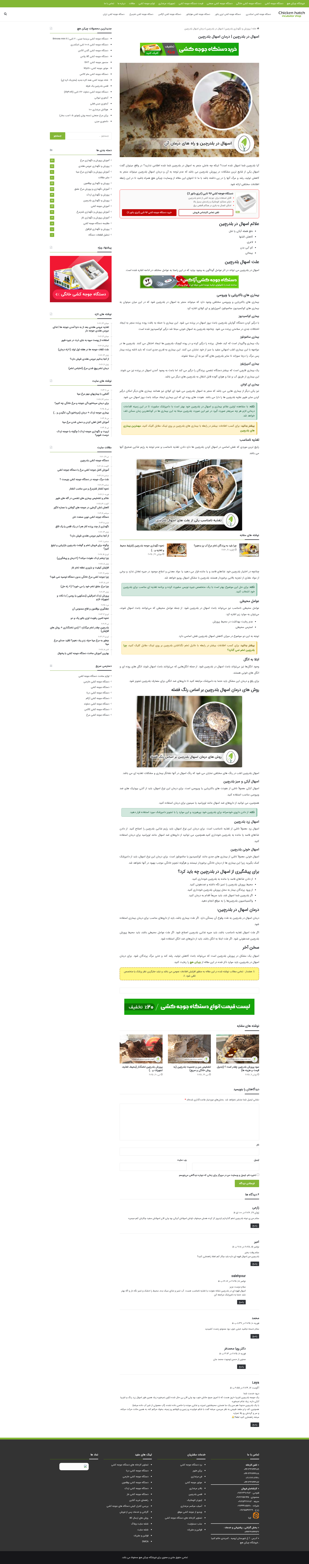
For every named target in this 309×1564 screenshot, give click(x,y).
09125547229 (246, 1510)
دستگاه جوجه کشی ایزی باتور (228, 14)
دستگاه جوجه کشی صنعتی (219, 3)
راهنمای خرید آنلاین (138, 1500)
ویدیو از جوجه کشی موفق (189, 1512)
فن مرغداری (196, 1476)
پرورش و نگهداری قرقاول (97, 229)
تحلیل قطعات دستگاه (99, 235)
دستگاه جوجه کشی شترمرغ (141, 14)
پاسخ (254, 1226)
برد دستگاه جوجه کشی (191, 1465)
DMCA (145, 1541)
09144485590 (244, 1506)
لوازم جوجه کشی (147, 3)
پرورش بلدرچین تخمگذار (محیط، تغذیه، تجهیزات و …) (142, 1068)
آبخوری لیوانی (101, 98)
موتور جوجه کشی (193, 1482)
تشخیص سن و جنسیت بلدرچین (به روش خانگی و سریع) (192, 1068)
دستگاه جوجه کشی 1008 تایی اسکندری (89, 45)
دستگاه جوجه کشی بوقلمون (135, 1482)
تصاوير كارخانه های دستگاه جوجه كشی (183, 1518)
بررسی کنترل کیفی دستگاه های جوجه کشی (127, 1506)
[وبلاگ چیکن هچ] (291, 14)
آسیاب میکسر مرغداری (191, 1506)
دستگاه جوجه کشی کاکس (96, 709)
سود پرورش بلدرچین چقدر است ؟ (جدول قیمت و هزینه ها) (238, 1068)
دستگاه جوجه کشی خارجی (96, 682)
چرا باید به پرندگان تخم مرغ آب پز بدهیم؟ (215, 546)
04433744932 (251, 1532)
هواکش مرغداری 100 (98, 109)
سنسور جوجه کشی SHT (96, 62)
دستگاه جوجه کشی (274, 3)
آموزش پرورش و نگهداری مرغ (94, 160)
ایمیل (256, 1160)
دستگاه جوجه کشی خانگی (248, 3)
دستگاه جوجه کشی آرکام (97, 698)
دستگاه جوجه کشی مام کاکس (94, 74)
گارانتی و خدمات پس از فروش (134, 1512)
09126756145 (242, 1497)
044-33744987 (251, 1482)
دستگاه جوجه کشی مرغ (97, 715)
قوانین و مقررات (194, 1530)
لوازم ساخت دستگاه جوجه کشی (94, 676)
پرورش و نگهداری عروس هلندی (94, 166)
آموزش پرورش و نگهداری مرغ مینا (92, 172)
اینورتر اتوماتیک (194, 1500)
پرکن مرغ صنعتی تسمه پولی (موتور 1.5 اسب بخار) (83, 115)
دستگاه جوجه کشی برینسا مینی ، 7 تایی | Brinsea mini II (80, 39)
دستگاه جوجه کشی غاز (137, 1494)
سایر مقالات (103, 177)
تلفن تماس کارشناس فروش (206, 212)
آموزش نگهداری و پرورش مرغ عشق (91, 189)
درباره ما (121, 3)
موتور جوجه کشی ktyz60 (96, 68)
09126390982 (244, 1493)
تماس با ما (109, 3)
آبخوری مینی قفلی (99, 104)
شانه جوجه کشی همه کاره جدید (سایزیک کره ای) (84, 80)
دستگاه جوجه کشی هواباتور (198, 14)
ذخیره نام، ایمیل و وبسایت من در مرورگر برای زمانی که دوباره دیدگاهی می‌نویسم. (217, 1175)
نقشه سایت (142, 1530)
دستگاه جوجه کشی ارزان (113, 14)
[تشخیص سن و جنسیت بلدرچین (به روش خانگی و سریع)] (189, 1048)
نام (258, 1145)
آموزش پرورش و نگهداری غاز (95, 218)
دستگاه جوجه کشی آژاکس (169, 14)
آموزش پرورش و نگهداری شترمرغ (93, 212)
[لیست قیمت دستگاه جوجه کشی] (189, 1007)
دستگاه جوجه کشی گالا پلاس (94, 56)
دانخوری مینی (101, 121)
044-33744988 (251, 1473)
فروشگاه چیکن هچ (296, 3)
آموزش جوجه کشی (100, 206)
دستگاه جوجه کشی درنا (98, 693)
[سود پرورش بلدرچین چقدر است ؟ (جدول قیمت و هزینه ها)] (237, 1048)
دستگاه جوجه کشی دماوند (96, 704)
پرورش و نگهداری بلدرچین (237, 29)
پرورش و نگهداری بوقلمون (96, 183)
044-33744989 (251, 1469)
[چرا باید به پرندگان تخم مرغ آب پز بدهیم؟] (249, 550)
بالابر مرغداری (195, 1488)
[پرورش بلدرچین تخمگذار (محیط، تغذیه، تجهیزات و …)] (141, 1048)
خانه (254, 29)
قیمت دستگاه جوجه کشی (191, 3)
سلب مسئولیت (194, 1524)
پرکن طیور (197, 1471)
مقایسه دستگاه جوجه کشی (96, 223)
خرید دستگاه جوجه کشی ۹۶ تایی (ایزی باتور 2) (149, 212)
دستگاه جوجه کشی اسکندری (258, 14)
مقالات (132, 3)
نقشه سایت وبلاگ (139, 1524)
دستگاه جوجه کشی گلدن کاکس (93, 50)
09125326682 (245, 1501)
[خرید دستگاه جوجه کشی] (189, 49)
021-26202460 (252, 1478)
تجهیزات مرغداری (166, 3)
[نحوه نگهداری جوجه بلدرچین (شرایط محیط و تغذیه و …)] (177, 550)
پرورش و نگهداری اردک (98, 195)
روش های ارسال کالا (138, 1518)
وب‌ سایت (182, 1160)
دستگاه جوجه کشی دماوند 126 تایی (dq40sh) (86, 92)
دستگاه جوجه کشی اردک (136, 1488)
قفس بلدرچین (195, 1494)
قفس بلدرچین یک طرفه (97, 86)
